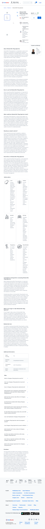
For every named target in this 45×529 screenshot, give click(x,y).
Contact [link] (30, 505)
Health (7, 490)
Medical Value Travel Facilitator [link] (20, 509)
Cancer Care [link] (30, 497)
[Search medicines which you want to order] (31, 2)
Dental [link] (22, 497)
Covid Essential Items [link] (27, 495)
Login (40, 2)
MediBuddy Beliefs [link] (34, 509)
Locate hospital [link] (16, 500)
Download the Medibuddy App (13, 513)
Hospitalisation (8, 500)
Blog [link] (35, 505)
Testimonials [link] (22, 505)
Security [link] (20, 507)
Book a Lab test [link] (16, 495)
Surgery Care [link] (16, 497)
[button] (35, 2)
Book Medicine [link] (26, 490)
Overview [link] (15, 505)
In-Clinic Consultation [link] (29, 493)
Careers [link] (14, 507)
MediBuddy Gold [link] (17, 490)
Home (5, 7)
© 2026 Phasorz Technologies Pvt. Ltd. (11, 523)
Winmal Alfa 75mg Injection (17, 7)
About (7, 505)
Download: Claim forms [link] (28, 500)
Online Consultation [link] (17, 493)
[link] (5, 3)
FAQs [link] (37, 500)
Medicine (9, 7)
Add (34, 17)
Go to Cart (39, 18)
